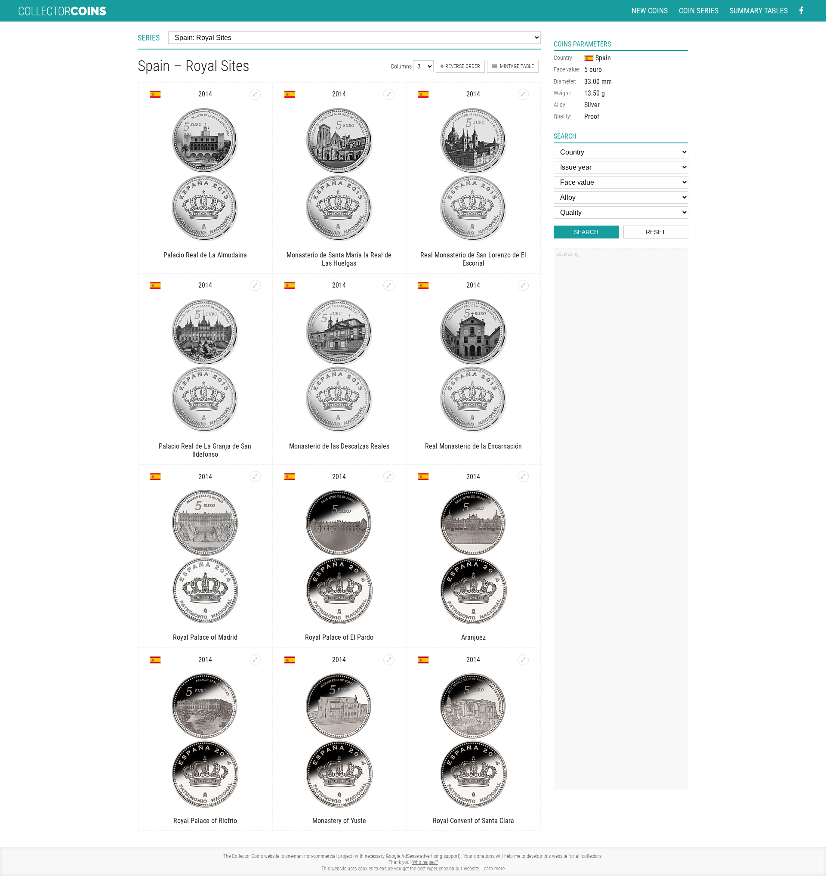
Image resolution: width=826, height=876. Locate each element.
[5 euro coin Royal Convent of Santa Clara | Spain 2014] (523, 660)
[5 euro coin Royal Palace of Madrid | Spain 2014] (255, 476)
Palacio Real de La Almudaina (205, 255)
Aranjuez (473, 637)
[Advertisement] (620, 390)
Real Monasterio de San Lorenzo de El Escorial (473, 259)
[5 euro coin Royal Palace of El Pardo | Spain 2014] (389, 476)
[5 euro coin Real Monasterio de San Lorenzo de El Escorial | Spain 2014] (523, 94)
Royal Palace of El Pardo (339, 637)
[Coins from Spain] (155, 94)
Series (149, 37)
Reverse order (462, 66)
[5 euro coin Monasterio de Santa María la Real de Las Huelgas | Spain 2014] (389, 94)
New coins (650, 10)
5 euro (593, 69)
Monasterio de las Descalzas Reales (339, 446)
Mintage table (516, 66)
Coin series (698, 10)
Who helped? (425, 862)
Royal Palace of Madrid (205, 637)
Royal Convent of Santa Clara (473, 821)
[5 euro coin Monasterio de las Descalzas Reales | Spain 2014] (389, 285)
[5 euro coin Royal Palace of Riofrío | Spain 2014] (255, 660)
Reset (656, 232)
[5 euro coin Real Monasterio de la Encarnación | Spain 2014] (523, 285)
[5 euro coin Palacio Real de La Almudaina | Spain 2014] (255, 94)
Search (586, 232)
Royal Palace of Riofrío (205, 821)
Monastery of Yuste (339, 821)
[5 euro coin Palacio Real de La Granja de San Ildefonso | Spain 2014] (255, 285)
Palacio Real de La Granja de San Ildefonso (205, 450)
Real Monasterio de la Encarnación (473, 446)
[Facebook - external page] (801, 11)
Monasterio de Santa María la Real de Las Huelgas (339, 259)
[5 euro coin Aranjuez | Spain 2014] (523, 476)
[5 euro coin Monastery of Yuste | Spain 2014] (389, 660)
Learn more (493, 869)
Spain (602, 58)
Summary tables (759, 10)
